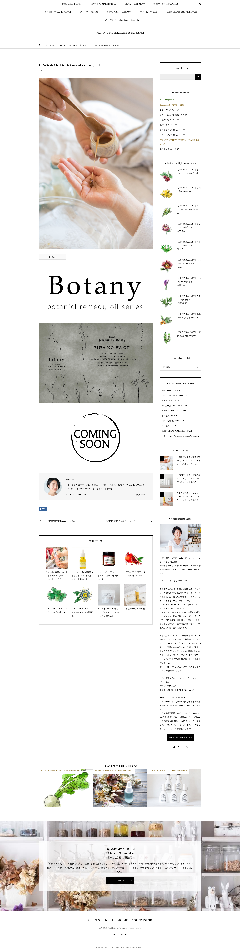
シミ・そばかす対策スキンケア (173, 115)
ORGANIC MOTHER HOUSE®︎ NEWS (120, 766)
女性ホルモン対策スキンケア (172, 130)
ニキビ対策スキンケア (169, 110)
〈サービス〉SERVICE (89, 12)
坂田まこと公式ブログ (169, 149)
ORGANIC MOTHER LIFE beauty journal (120, 32)
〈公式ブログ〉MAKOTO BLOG (102, 4)
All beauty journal (167, 100)
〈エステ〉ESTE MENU (134, 4)
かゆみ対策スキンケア (169, 120)
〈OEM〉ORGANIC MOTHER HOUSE (181, 12)
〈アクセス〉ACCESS (147, 12)
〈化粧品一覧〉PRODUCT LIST (166, 4)
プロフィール (140, 495)
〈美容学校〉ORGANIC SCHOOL (57, 12)
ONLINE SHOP (120, 881)
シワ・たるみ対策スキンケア (172, 135)
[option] (66, 788)
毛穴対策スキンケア (168, 125)
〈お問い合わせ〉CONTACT (118, 12)
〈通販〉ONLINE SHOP (70, 4)
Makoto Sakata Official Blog (180, 737)
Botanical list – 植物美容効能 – (172, 105)
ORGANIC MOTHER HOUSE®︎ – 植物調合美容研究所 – (179, 142)
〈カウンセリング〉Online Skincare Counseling (120, 20)
